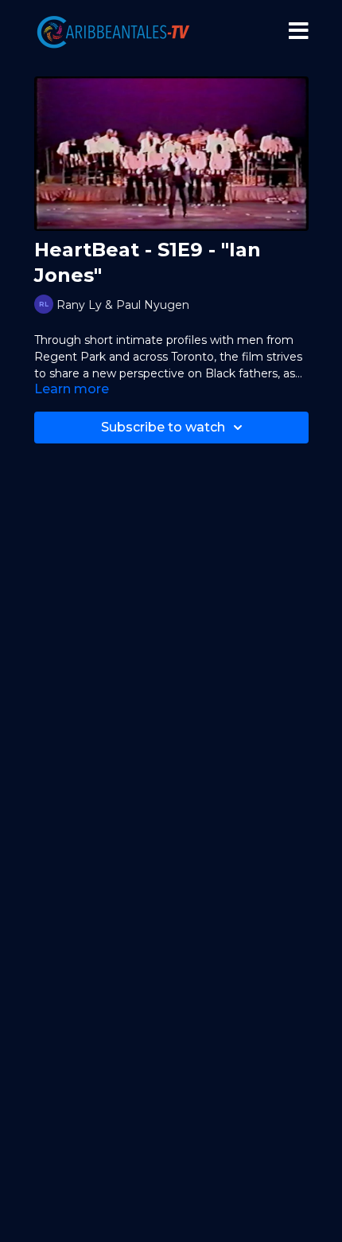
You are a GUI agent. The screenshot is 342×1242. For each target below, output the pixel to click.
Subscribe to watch (163, 427)
